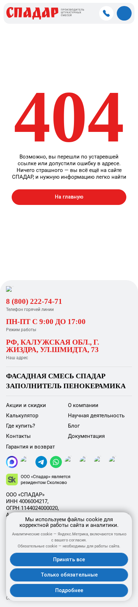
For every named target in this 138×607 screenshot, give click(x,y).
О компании (83, 405)
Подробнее (69, 590)
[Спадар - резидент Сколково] (69, 479)
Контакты (18, 436)
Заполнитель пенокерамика (66, 386)
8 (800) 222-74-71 (34, 301)
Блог (74, 426)
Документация (86, 436)
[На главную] (36, 289)
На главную (69, 197)
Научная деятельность (96, 415)
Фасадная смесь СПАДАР (55, 376)
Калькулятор (22, 415)
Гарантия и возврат (30, 447)
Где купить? (20, 426)
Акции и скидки (26, 405)
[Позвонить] (106, 13)
